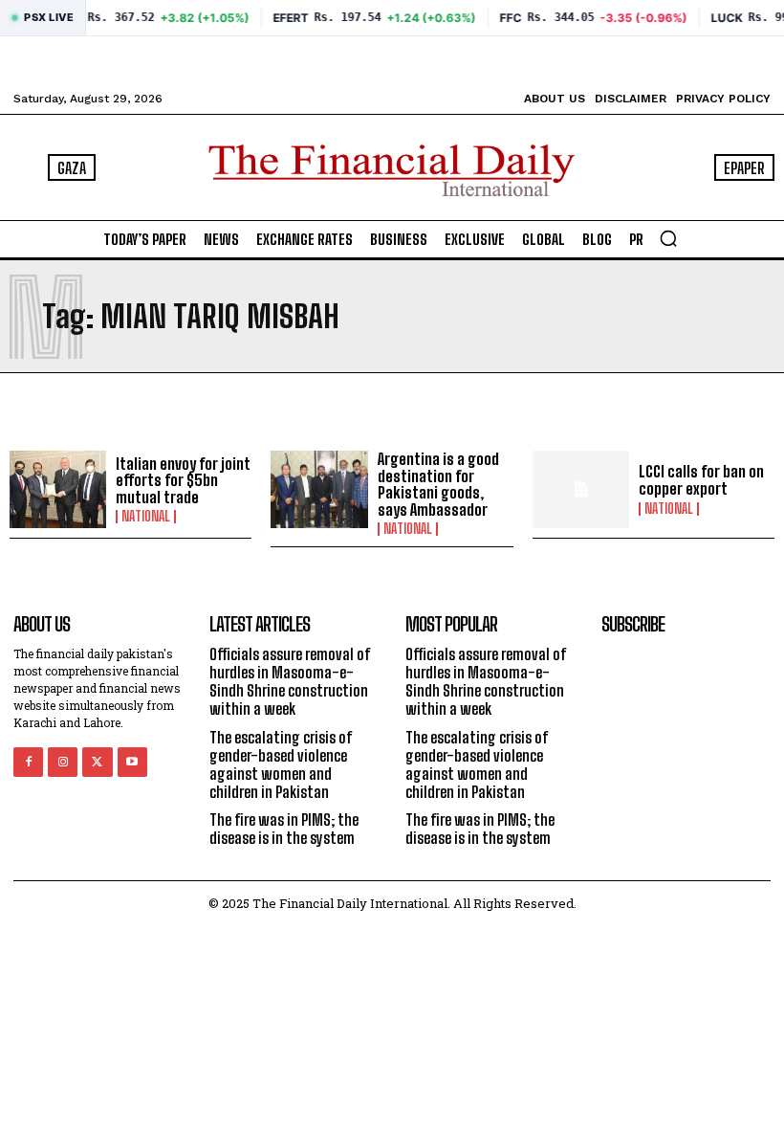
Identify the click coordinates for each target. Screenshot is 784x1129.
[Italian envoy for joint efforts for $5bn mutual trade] (58, 489)
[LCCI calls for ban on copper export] (581, 489)
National (145, 516)
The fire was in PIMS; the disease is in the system (284, 828)
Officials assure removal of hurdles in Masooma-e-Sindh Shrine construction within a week (290, 682)
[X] (97, 762)
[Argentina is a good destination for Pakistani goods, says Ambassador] (319, 489)
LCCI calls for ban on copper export (701, 480)
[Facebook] (28, 762)
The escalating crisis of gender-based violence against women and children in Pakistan (281, 765)
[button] (668, 238)
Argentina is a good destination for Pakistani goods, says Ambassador (438, 484)
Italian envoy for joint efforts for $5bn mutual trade (183, 480)
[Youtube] (132, 762)
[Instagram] (62, 762)
